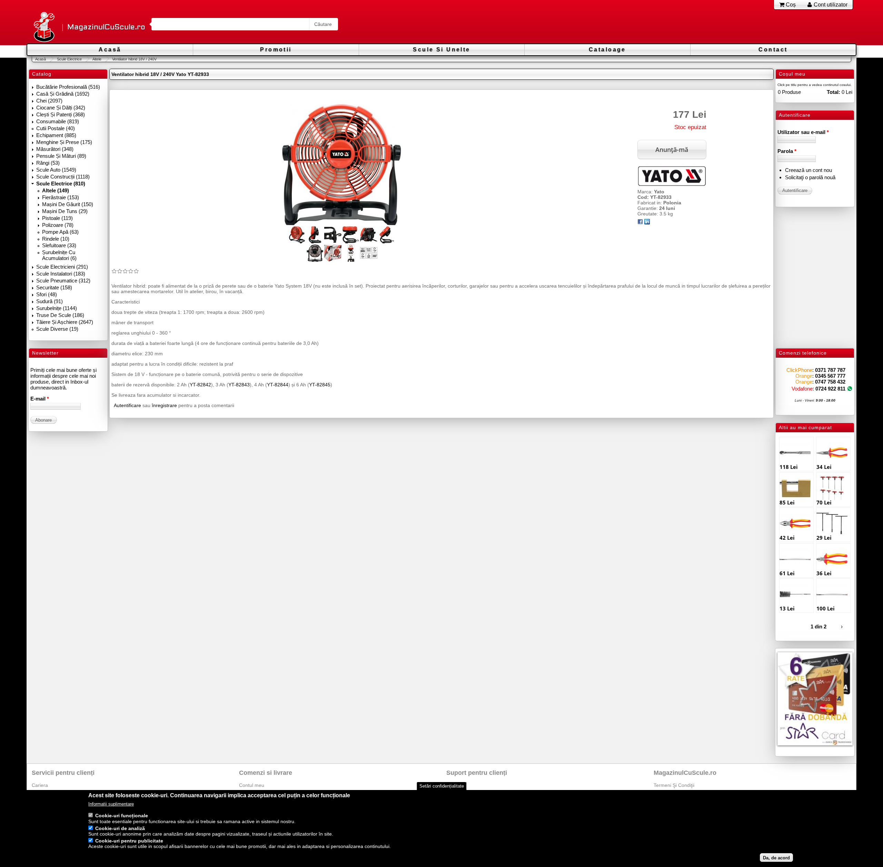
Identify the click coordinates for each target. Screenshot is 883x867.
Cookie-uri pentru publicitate (129, 841)
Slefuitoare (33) (59, 245)
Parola (786, 151)
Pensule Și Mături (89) (61, 156)
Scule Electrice (69, 59)
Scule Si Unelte (441, 49)
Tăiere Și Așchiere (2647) (64, 322)
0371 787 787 (830, 370)
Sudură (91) (49, 301)
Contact (772, 49)
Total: (833, 92)
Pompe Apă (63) (60, 232)
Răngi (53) (48, 163)
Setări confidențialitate (441, 786)
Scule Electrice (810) (60, 183)
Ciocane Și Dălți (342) (60, 107)
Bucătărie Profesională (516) (68, 87)
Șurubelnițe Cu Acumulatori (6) (59, 255)
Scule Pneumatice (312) (63, 280)
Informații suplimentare (111, 804)
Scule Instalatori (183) (60, 274)
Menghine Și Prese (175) (64, 142)
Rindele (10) (55, 239)
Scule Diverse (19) (57, 329)
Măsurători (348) (54, 149)
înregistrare (164, 405)
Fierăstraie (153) (60, 197)
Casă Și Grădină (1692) (62, 94)
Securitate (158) (54, 287)
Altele (96, 59)
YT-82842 (200, 384)
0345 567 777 (830, 376)
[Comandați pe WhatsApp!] (850, 389)
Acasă (110, 49)
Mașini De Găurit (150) (67, 204)
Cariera (40, 785)
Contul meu (251, 785)
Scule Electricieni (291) (62, 267)
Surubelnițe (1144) (56, 308)
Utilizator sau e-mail (803, 132)
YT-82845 (319, 384)
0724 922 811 (830, 389)
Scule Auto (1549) (56, 170)
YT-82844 (277, 384)
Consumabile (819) (57, 121)
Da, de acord (776, 857)
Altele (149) (55, 190)
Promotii (275, 49)
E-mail (39, 399)
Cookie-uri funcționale (121, 816)
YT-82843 (239, 384)
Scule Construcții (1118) (63, 177)
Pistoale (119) (57, 218)
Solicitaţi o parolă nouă (810, 177)
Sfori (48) (46, 294)
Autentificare (127, 405)
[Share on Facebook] (640, 222)
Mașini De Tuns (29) (65, 211)
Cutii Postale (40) (55, 128)
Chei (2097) (49, 101)
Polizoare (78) (57, 225)
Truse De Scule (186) (60, 315)
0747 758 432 (830, 382)
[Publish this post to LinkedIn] (647, 222)
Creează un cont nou (808, 170)
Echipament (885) (56, 135)
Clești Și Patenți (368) (60, 114)
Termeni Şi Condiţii (674, 785)
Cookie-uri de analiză (120, 828)
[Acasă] (44, 27)
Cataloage (607, 49)
